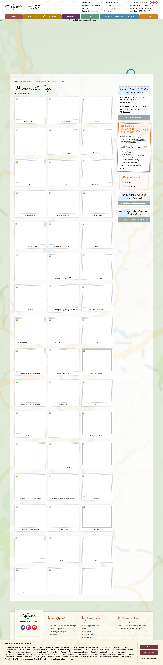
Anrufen (23, 622)
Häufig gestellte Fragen (92, 626)
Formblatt (87, 632)
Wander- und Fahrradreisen (91, 5)
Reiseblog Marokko (128, 186)
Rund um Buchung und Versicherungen (63, 626)
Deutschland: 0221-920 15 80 (142, 5)
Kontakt (108, 5)
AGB (86, 629)
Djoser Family (87, 2)
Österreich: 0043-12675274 (141, 8)
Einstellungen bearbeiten (148, 658)
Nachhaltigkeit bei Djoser (58, 632)
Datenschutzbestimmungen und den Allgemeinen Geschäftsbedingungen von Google (101, 654)
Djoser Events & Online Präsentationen (132, 626)
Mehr (122, 168)
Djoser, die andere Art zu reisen (60, 623)
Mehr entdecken (127, 618)
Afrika (14, 17)
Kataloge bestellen (112, 2)
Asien (90, 17)
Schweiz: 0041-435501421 (141, 11)
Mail (28, 622)
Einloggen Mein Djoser (140, 2)
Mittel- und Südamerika (42, 17)
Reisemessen (89, 623)
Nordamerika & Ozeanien (119, 17)
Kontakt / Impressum (57, 629)
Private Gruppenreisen (90, 11)
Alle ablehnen (149, 652)
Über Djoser (86, 8)
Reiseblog (53, 634)
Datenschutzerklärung (64, 659)
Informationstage (90, 637)
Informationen (91, 618)
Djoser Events (111, 8)
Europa (71, 17)
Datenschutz (88, 634)
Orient (149, 17)
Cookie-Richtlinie (34, 659)
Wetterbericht (126, 182)
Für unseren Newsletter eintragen (130, 629)
